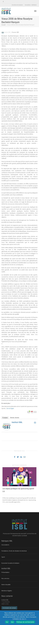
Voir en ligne (10, 408)
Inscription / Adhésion (31, 5)
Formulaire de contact (9, 608)
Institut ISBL (17, 422)
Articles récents (14, 417)
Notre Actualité (6, 584)
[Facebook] (3, 1)
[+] (19, 476)
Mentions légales (7, 591)
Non (12, 622)
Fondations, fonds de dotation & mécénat (14, 551)
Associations (5, 545)
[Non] (37, 618)
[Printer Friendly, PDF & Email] (32, 412)
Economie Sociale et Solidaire (10, 563)
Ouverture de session (17, 5)
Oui (7, 622)
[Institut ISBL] (7, 426)
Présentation (5, 572)
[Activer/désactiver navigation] (35, 11)
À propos (5, 417)
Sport (3, 557)
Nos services (5, 578)
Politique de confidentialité (25, 622)
